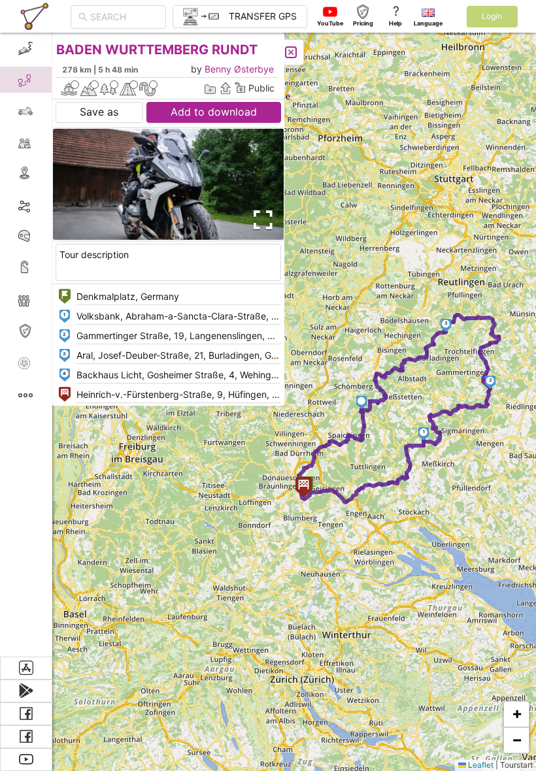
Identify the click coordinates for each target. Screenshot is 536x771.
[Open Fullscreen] (260, 220)
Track (46, 205)
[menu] (26, 345)
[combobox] (124, 16)
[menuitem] (26, 48)
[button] (423, 433)
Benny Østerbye (239, 68)
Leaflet (480, 765)
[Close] (291, 52)
